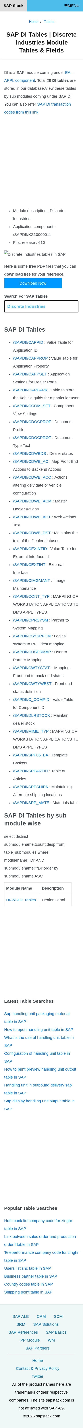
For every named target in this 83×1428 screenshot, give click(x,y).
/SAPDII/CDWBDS (29, 453)
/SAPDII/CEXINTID (30, 549)
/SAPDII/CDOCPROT (32, 437)
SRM (20, 1324)
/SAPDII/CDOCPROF (32, 422)
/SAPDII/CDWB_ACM (32, 501)
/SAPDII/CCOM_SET (31, 406)
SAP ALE (20, 1316)
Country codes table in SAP (28, 1284)
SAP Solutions (46, 1324)
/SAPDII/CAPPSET (30, 374)
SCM (58, 1316)
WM (51, 1340)
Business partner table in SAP (30, 1276)
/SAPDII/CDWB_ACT (32, 517)
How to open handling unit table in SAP (38, 1029)
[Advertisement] (41, 161)
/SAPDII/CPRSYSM (30, 620)
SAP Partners (37, 1348)
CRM (41, 1316)
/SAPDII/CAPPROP (30, 358)
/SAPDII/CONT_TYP (31, 596)
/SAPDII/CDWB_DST (32, 533)
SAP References (23, 1332)
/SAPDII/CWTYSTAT (31, 668)
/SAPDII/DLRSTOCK (31, 715)
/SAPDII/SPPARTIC (30, 771)
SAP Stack (13, 6)
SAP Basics (56, 1332)
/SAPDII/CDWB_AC (30, 461)
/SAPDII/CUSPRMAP (32, 652)
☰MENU (71, 6)
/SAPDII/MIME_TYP (31, 731)
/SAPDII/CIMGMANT (31, 580)
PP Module (30, 1340)
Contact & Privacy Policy (37, 1368)
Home (37, 1360)
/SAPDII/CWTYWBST (32, 683)
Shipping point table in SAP (28, 1292)
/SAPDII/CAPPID (28, 342)
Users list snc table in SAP (27, 1268)
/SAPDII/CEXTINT (29, 564)
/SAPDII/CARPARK (30, 390)
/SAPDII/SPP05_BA (30, 755)
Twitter (37, 1376)
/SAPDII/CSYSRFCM (32, 636)
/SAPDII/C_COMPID (31, 699)
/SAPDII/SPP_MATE (31, 803)
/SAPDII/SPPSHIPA (30, 787)
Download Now (32, 283)
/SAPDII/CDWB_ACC (32, 477)
